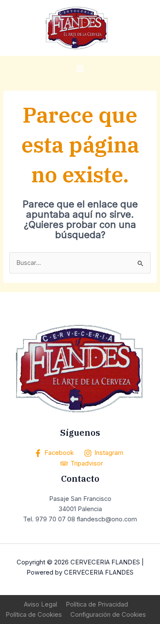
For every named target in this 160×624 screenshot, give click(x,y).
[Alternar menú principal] (80, 69)
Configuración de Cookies (108, 614)
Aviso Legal (40, 604)
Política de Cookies (34, 614)
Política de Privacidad (97, 604)
